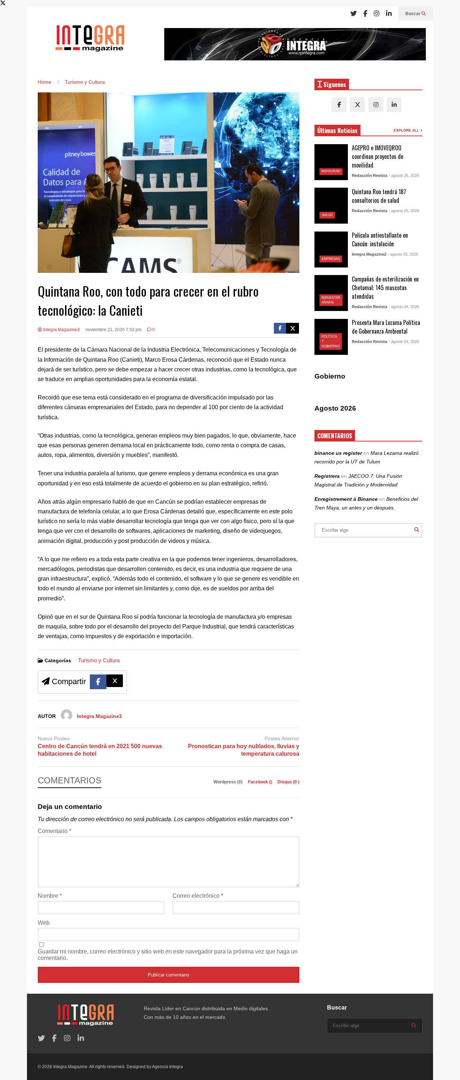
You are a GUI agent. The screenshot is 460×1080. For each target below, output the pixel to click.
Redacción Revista (369, 175)
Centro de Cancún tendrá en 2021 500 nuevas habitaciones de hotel (100, 750)
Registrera (327, 476)
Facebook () (260, 781)
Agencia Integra (167, 1066)
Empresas (331, 259)
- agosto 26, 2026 (403, 175)
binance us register (338, 453)
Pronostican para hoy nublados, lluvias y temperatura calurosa (243, 750)
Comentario (54, 831)
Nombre (50, 896)
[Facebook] (365, 13)
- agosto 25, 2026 (403, 211)
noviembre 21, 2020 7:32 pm (114, 329)
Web (44, 923)
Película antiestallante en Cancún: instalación (380, 239)
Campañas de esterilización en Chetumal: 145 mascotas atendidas (385, 288)
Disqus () (288, 781)
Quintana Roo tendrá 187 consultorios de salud (379, 196)
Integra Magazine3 (61, 329)
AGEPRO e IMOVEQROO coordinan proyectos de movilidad (377, 156)
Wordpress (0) (228, 781)
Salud (327, 215)
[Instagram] (377, 13)
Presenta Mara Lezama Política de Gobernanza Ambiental (386, 326)
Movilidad (331, 171)
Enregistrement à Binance (346, 499)
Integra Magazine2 (369, 254)
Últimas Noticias (337, 130)
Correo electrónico (197, 896)
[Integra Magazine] (90, 41)
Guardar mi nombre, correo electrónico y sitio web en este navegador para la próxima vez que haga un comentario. (168, 954)
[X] (357, 104)
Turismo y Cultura (99, 660)
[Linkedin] (389, 13)
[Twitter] (353, 13)
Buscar (413, 13)
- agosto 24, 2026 (403, 307)
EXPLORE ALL (407, 130)
